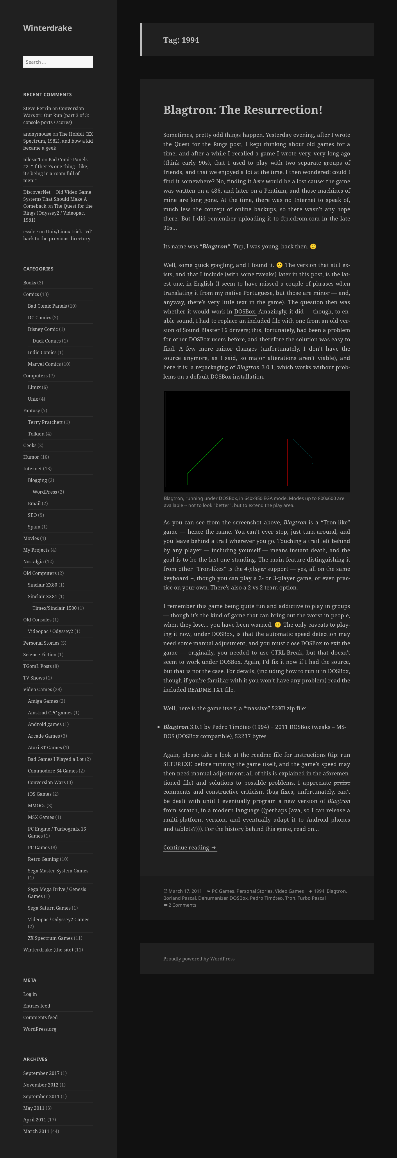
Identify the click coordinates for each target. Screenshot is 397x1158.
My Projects (36, 550)
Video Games (37, 689)
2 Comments (182, 905)
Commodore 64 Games (53, 771)
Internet (32, 468)
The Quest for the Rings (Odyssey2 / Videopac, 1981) (58, 213)
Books (29, 282)
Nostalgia (33, 561)
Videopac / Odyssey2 (50, 631)
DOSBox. (245, 311)
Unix (33, 399)
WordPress (45, 492)
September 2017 (41, 1073)
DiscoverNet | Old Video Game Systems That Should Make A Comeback (57, 199)
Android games (45, 724)
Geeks (29, 445)
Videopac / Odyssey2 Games (58, 919)
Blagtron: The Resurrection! (243, 109)
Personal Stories (41, 643)
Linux (34, 387)
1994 (319, 891)
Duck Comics (47, 341)
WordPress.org (39, 1029)
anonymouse (37, 134)
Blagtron (336, 891)
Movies (31, 538)
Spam (34, 527)
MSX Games (41, 817)
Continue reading (190, 847)
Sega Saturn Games (49, 908)
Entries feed (36, 1006)
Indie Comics (42, 352)
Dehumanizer (212, 898)
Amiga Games (43, 701)
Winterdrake (47, 27)
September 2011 (41, 1096)
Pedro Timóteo (266, 898)
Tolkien (36, 434)
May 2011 (33, 1108)
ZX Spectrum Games (50, 938)
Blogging (37, 480)
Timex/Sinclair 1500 (55, 608)
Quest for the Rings (201, 144)
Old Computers (40, 573)
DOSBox (239, 898)
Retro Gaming (43, 859)
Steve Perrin (37, 108)
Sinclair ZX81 (42, 596)
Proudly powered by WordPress (199, 959)
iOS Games (39, 794)
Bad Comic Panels (47, 306)
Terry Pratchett (45, 422)
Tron (290, 898)
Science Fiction (39, 654)
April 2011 (34, 1119)
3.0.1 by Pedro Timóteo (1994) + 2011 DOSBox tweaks (246, 727)
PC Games (39, 847)
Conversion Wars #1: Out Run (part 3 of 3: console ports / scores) (56, 115)
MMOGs (36, 805)
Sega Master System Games (58, 870)
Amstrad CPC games (50, 712)
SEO (32, 515)
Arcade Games (44, 736)
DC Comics (39, 317)
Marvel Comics (44, 364)
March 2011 (36, 1131)
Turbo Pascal (312, 898)
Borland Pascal (179, 898)
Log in (30, 994)
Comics (31, 294)
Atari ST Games (45, 747)
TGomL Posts (37, 666)
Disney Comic (43, 329)
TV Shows (34, 678)
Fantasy (31, 410)
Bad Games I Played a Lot (56, 759)
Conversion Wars (47, 782)
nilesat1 (32, 159)
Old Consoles (37, 619)
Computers (35, 375)
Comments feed (40, 1017)
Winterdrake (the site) (48, 950)
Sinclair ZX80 (42, 585)
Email (34, 503)
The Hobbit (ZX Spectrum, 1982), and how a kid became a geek (58, 141)
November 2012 (40, 1085)
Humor (31, 457)
